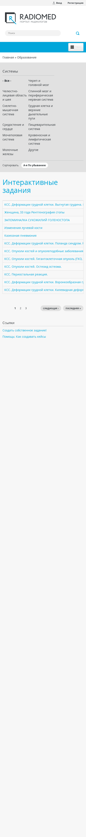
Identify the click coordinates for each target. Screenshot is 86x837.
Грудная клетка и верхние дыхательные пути (40, 112)
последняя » (73, 308)
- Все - (7, 81)
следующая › (51, 308)
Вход (59, 2)
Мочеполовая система (12, 137)
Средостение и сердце (13, 127)
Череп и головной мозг (38, 83)
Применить (78, 33)
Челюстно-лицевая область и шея (15, 95)
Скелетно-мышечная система (10, 110)
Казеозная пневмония (20, 235)
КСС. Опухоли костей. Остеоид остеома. (33, 267)
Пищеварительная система (41, 127)
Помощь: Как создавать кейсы (24, 337)
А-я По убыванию (34, 165)
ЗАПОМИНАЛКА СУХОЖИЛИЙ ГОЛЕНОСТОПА (37, 220)
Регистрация (75, 2)
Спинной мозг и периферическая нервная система (40, 95)
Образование (27, 57)
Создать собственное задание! (25, 330)
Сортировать (11, 165)
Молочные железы (10, 152)
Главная (8, 57)
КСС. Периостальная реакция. (26, 274)
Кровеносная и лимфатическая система (39, 139)
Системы (10, 71)
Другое (33, 150)
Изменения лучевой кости (23, 228)
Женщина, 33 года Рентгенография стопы (34, 212)
